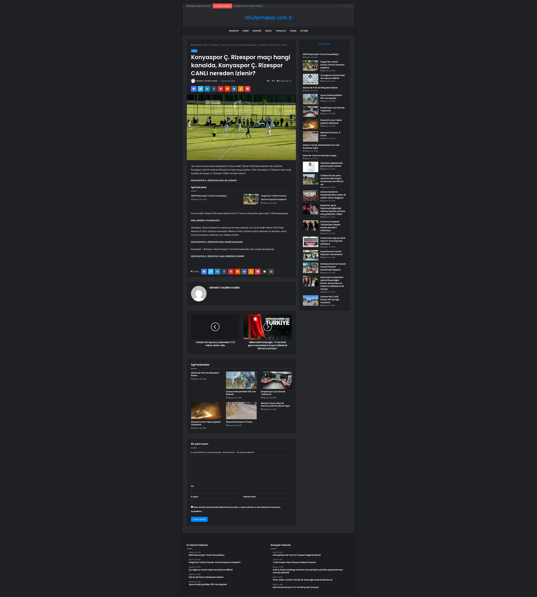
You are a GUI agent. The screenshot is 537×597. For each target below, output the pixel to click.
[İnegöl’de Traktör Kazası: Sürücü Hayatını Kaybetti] (251, 199)
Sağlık (268, 31)
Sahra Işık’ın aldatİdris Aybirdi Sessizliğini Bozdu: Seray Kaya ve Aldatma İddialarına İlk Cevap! (332, 283)
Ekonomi (257, 31)
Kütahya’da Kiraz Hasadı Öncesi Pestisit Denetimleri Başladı (333, 266)
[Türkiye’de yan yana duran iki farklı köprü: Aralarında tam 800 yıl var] (310, 179)
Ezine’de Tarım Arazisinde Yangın (319, 155)
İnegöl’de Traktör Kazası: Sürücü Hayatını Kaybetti (332, 64)
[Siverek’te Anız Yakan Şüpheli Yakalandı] (206, 410)
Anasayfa (234, 31)
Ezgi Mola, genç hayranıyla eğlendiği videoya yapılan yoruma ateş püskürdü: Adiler (332, 210)
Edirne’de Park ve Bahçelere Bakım (205, 374)
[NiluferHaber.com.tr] (268, 17)
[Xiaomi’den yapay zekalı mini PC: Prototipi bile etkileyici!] (310, 242)
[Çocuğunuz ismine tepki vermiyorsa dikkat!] (310, 79)
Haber (245, 31)
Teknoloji (281, 31)
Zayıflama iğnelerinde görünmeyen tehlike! (331, 164)
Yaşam (293, 31)
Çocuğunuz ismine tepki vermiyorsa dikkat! (252, 6)
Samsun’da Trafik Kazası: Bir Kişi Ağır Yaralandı (329, 299)
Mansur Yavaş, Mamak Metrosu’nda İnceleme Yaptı (275, 404)
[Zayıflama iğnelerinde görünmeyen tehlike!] (310, 167)
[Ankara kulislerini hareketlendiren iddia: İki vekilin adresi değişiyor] (310, 195)
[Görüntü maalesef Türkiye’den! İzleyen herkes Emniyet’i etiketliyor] (310, 225)
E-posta (195, 496)
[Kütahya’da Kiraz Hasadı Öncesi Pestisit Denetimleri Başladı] (310, 267)
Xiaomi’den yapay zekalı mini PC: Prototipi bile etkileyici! (332, 241)
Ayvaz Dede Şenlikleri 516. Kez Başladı (241, 393)
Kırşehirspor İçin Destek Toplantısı (273, 393)
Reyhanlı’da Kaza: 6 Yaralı (239, 422)
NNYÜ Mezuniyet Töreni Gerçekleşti (209, 195)
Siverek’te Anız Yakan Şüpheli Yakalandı (206, 423)
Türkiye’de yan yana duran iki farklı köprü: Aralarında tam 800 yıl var (331, 180)
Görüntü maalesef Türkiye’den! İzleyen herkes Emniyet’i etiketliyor (330, 226)
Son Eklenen (324, 44)
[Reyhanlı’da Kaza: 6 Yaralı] (241, 410)
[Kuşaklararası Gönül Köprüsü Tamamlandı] (310, 255)
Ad (193, 486)
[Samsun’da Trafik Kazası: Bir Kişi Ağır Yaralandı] (310, 300)
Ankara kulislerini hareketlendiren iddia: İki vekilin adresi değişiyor (333, 194)
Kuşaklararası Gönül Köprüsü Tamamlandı (331, 253)
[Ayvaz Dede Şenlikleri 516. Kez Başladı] (241, 380)
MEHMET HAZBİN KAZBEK (206, 81)
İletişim (304, 31)
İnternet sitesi (249, 496)
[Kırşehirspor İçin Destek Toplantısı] (276, 380)
